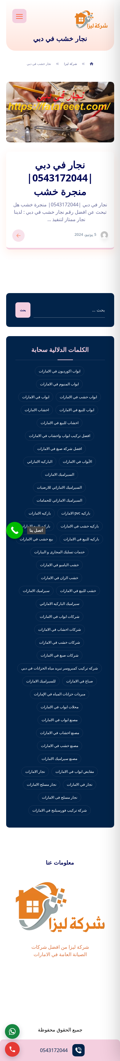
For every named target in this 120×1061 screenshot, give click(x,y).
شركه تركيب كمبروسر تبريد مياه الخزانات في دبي (59, 668)
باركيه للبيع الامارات (35, 526)
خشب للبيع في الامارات (78, 590)
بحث (23, 310)
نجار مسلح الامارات (41, 784)
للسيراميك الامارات (41, 681)
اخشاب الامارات (37, 409)
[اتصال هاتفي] (12, 1049)
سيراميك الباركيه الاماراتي (59, 603)
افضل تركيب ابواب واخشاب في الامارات (59, 435)
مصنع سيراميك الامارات (59, 758)
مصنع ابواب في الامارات (60, 719)
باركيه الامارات (40, 513)
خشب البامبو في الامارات (59, 564)
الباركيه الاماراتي (39, 461)
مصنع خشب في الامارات (59, 745)
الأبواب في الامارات (77, 461)
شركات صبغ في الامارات (59, 655)
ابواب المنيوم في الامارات (59, 384)
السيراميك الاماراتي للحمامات (59, 500)
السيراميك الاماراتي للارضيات (59, 487)
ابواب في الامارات (35, 396)
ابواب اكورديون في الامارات (59, 371)
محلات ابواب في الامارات (59, 706)
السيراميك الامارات (59, 474)
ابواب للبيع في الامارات (76, 409)
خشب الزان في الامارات (59, 577)
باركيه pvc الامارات (75, 513)
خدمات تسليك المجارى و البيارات (59, 551)
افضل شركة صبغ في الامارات (59, 448)
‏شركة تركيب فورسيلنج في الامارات (59, 810)
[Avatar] (104, 235)
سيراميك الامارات (36, 590)
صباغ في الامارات (79, 681)
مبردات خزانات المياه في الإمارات (59, 694)
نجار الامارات (35, 771)
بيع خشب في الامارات (36, 539)
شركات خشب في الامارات (59, 642)
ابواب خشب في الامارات (78, 396)
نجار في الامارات (79, 784)
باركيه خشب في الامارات (80, 526)
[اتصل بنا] (14, 530)
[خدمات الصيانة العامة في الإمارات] (91, 19)
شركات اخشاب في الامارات (59, 629)
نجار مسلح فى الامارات (59, 797)
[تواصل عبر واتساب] (12, 1031)
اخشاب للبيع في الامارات (59, 422)
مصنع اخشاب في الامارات (59, 732)
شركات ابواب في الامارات (59, 616)
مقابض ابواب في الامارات (74, 771)
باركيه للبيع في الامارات (81, 539)
